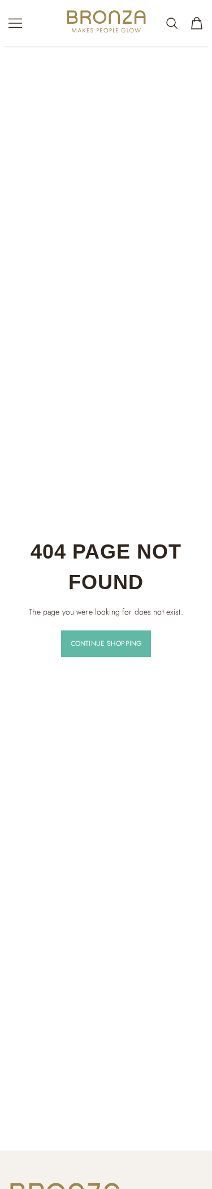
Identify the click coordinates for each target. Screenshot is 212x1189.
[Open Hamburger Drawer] (15, 23)
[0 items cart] (197, 23)
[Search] (172, 23)
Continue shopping (106, 643)
